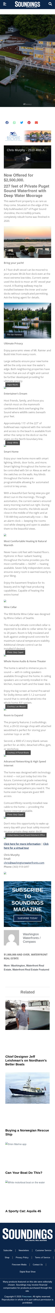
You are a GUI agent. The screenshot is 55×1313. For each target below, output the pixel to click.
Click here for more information (22, 844)
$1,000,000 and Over (17, 954)
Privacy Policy (22, 1257)
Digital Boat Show (27, 1272)
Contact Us (38, 1264)
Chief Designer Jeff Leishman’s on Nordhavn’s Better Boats (26, 1060)
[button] (7, 122)
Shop (7, 1257)
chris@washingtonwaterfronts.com (24, 862)
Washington (18, 965)
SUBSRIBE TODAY (28, 918)
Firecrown (27, 1296)
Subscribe (7, 1250)
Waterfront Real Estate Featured (30, 969)
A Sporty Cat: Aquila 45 (23, 1211)
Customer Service (43, 1250)
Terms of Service (42, 1257)
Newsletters (24, 1250)
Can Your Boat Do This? (23, 1172)
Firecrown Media (19, 1264)
